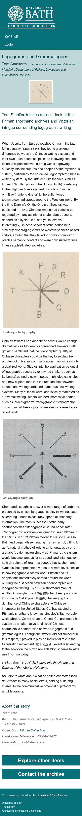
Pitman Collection (32, 730)
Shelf (11, 36)
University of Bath (12, 802)
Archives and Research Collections (21, 810)
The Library (8, 806)
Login (9, 44)
